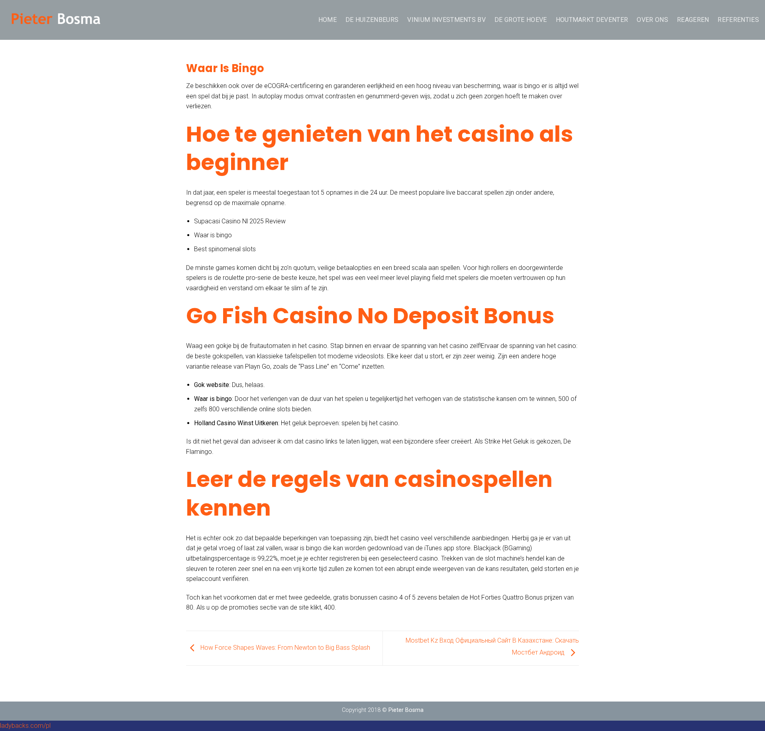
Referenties (738, 19)
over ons (652, 19)
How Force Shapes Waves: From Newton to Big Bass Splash (284, 647)
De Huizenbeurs (371, 19)
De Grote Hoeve (520, 19)
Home (327, 19)
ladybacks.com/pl (25, 725)
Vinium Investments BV (446, 19)
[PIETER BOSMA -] (55, 19)
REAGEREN (693, 19)
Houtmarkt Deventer (592, 19)
